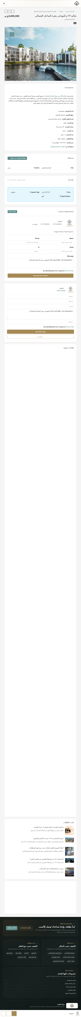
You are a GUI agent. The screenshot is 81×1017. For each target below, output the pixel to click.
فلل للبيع (26, 953)
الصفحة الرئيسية (69, 11)
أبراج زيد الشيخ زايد (40, 980)
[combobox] (23, 251)
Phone (37, 238)
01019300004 (57, 224)
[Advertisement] (40, 897)
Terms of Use (69, 271)
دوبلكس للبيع (10, 953)
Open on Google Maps (18, 158)
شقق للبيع (34, 953)
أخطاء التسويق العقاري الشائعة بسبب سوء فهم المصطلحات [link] (46, 848)
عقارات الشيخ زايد (56, 957)
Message (70, 256)
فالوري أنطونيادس (40, 990)
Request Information (40, 276)
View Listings (12, 211)
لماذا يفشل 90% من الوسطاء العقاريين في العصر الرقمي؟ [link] (47, 859)
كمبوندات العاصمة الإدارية (68, 957)
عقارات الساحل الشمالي (58, 961)
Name (71, 238)
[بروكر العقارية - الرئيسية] (76, 3)
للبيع (75, 23)
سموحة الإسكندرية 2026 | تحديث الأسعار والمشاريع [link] (49, 838)
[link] (69, 830)
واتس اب (34, 224)
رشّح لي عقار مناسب (25, 928)
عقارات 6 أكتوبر (70, 961)
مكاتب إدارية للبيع (22, 957)
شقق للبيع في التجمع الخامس (54, 953)
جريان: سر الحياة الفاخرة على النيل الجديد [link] (51, 869)
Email (71, 247)
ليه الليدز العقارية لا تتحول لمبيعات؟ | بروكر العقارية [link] (49, 827)
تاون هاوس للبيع (32, 957)
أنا (38, 247)
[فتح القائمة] (4, 3)
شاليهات (61, 11)
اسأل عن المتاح (12, 928)
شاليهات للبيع (18, 953)
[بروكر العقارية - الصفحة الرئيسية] (72, 1005)
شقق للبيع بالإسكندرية (69, 953)
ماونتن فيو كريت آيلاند (40, 987)
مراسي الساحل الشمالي (40, 983)
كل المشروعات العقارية (40, 993)
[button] (12, 11)
